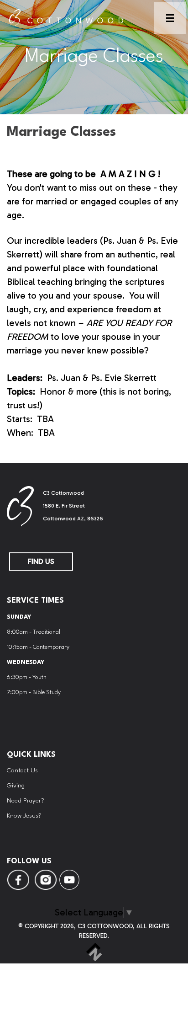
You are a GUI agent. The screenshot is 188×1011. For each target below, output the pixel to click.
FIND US (41, 561)
